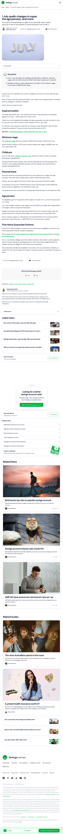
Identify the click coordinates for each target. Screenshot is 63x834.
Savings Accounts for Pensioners (14, 446)
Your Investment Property (41, 817)
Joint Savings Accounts (11, 437)
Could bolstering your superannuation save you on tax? (28, 132)
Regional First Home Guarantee (40, 234)
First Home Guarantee (21, 234)
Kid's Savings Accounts (11, 433)
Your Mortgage (30, 817)
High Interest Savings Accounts (31, 405)
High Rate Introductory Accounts (14, 425)
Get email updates (52, 29)
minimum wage (10, 141)
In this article (7, 66)
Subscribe (54, 358)
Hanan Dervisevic (12, 289)
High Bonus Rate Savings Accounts (14, 429)
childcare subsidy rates (23, 156)
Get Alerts (54, 414)
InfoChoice (23, 817)
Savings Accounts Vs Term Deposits (15, 442)
